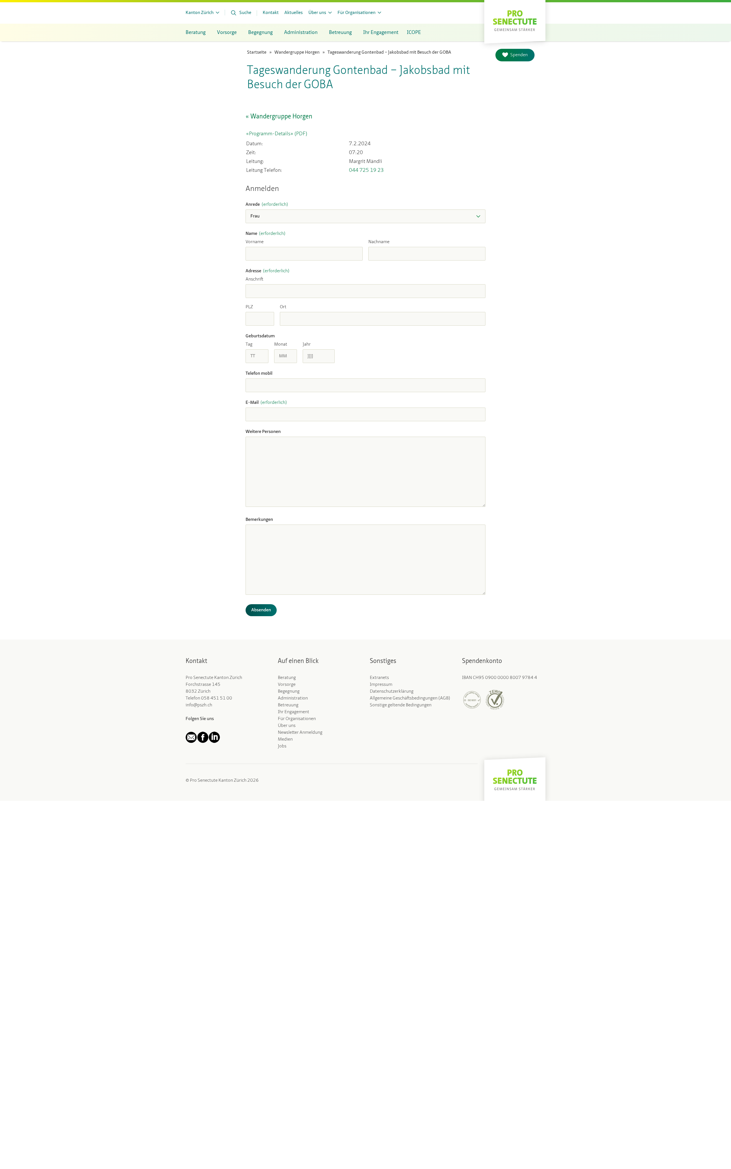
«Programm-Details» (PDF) (276, 133)
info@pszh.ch (199, 705)
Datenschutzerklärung (391, 691)
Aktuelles (293, 13)
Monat (280, 344)
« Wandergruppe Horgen (279, 117)
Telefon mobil (259, 373)
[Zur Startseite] (514, 20)
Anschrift (254, 279)
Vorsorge (287, 684)
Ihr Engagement (293, 712)
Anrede (267, 204)
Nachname (378, 242)
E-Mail (266, 402)
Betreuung (288, 705)
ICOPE (414, 32)
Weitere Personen (263, 432)
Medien (285, 739)
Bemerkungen (259, 519)
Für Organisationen (297, 719)
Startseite (256, 52)
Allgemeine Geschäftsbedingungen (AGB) (410, 698)
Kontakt (271, 13)
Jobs (282, 746)
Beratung (287, 678)
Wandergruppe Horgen (297, 52)
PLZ (249, 307)
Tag (249, 344)
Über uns (287, 725)
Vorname (255, 242)
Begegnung (289, 691)
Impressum (381, 684)
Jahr (307, 344)
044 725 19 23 (366, 170)
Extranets (379, 678)
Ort (283, 307)
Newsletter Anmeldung (300, 732)
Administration (293, 698)
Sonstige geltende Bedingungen (400, 705)
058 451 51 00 (216, 698)
